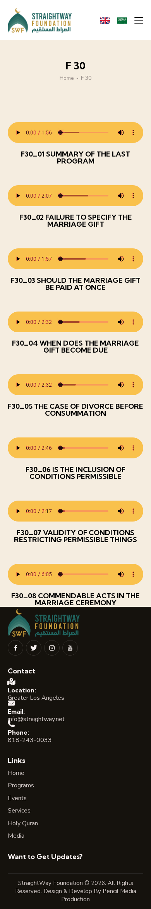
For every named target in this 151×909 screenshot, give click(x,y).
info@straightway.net (36, 719)
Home (67, 78)
